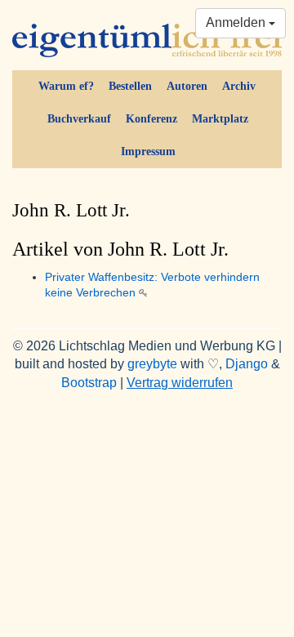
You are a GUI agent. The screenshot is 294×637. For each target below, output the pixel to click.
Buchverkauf (79, 119)
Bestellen (130, 86)
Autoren (187, 86)
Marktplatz (220, 119)
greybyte (152, 364)
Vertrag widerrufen (180, 383)
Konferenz (151, 119)
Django (246, 364)
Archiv (239, 86)
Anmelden (237, 22)
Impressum (148, 151)
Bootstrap (89, 383)
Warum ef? (66, 86)
